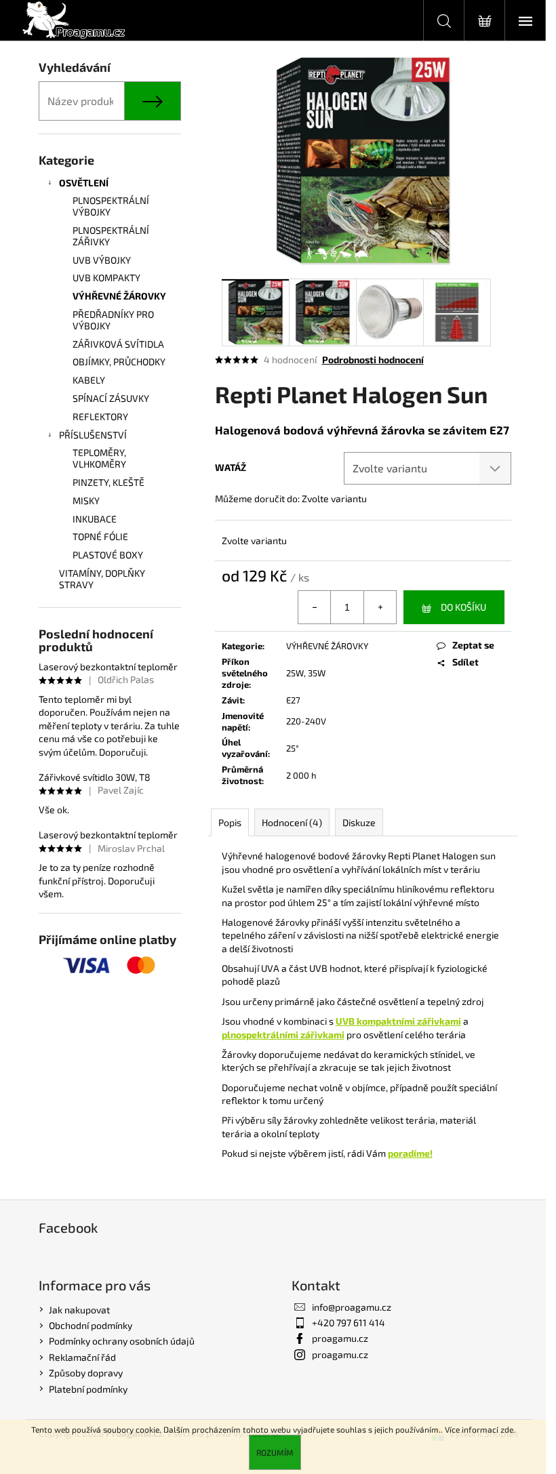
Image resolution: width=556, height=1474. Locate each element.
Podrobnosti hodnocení (373, 359)
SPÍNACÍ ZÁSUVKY (111, 398)
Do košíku (463, 607)
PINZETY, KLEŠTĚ (108, 482)
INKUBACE (95, 519)
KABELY (89, 380)
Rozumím (275, 1452)
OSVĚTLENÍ (83, 182)
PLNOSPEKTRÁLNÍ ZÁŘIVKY (111, 235)
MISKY (86, 500)
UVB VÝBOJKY (102, 260)
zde (506, 1429)
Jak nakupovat (79, 1309)
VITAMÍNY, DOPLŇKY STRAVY (102, 578)
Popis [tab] (229, 822)
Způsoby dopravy (86, 1372)
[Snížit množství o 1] (314, 607)
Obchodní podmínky (90, 1325)
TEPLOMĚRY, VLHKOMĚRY (99, 458)
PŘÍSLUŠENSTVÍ (93, 435)
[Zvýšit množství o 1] (379, 607)
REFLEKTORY (100, 416)
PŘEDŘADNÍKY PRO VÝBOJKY (113, 319)
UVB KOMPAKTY (106, 277)
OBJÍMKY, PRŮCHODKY (119, 361)
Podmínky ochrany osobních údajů (122, 1341)
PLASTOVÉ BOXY (108, 554)
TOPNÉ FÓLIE (100, 536)
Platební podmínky (88, 1389)
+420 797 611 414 (348, 1322)
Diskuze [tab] (359, 822)
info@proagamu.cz (351, 1307)
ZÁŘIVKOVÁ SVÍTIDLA (118, 344)
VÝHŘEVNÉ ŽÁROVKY (119, 296)
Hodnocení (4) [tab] (292, 822)
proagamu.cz (340, 1338)
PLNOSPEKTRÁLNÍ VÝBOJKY (111, 206)
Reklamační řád (82, 1357)
